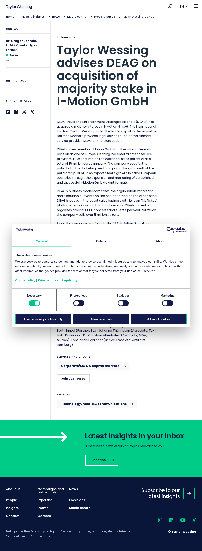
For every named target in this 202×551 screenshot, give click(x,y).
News (56, 17)
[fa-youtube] (179, 520)
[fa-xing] (191, 520)
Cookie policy (25, 280)
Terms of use (15, 536)
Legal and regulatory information (112, 531)
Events (43, 508)
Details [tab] (101, 241)
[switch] (78, 303)
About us (13, 489)
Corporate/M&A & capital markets (90, 366)
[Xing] (32, 111)
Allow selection (101, 319)
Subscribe (101, 448)
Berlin (14, 55)
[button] (170, 6)
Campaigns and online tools (51, 490)
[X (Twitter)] (24, 111)
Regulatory (69, 280)
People (11, 500)
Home (10, 17)
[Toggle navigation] (196, 6)
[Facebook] (16, 111)
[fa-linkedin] (167, 520)
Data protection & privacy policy (30, 531)
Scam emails (40, 536)
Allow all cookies (158, 319)
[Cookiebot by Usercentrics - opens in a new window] (169, 230)
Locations (77, 500)
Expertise (45, 500)
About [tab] (160, 241)
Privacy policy (48, 280)
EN (182, 6)
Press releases (104, 17)
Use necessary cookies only (43, 319)
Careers (44, 516)
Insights (12, 508)
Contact (13, 516)
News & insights (33, 17)
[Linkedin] (8, 111)
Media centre (77, 17)
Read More (25, 53)
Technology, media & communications (94, 404)
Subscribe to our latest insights (160, 493)
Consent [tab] (42, 241)
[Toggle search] (170, 6)
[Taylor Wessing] (19, 7)
